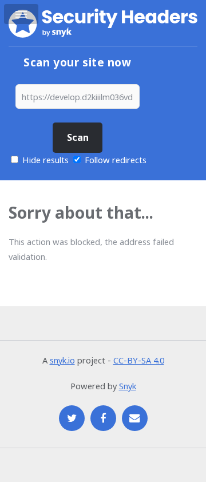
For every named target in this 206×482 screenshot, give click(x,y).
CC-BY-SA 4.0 (138, 360)
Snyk (127, 386)
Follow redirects (115, 159)
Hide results (44, 159)
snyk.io (62, 360)
